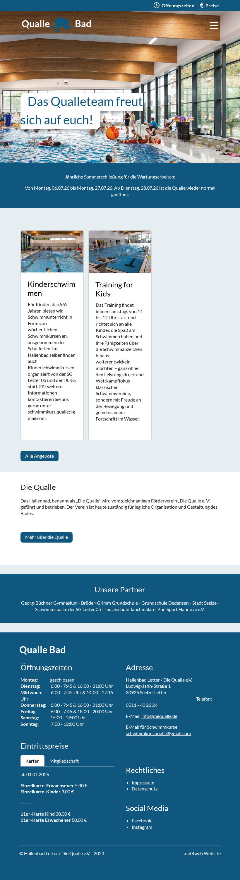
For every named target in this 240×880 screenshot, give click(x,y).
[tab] (32, 761)
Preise (212, 5)
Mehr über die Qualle (46, 537)
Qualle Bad (56, 23)
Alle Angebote (39, 456)
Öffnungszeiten (178, 5)
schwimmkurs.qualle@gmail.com (158, 733)
